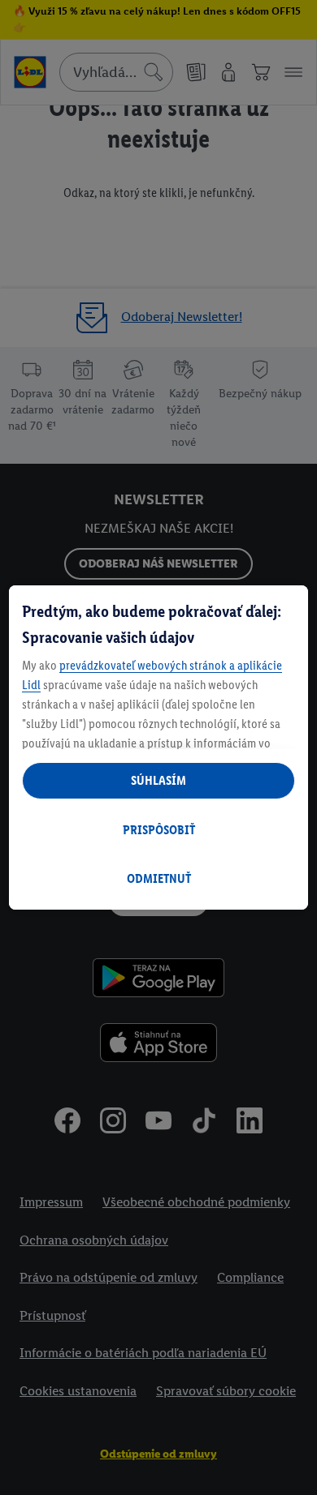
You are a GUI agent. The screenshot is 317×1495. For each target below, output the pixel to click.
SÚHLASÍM (158, 780)
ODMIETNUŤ (159, 878)
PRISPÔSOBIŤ (159, 829)
